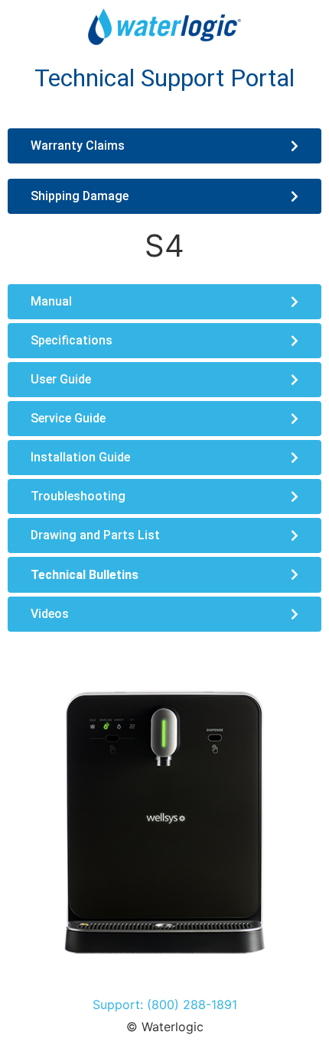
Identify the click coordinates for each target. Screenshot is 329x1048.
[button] (164, 575)
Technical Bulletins (84, 575)
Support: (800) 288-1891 (165, 1004)
